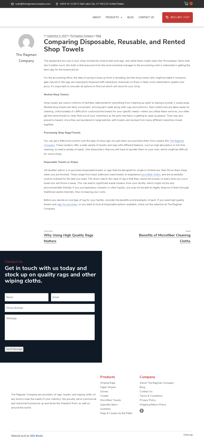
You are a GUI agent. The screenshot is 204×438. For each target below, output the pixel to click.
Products (112, 17)
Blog (130, 17)
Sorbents (105, 409)
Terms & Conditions (151, 396)
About (97, 17)
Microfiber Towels (110, 400)
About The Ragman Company (157, 383)
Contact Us (146, 17)
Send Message (14, 349)
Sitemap (188, 435)
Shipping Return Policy (153, 405)
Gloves (104, 391)
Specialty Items (109, 405)
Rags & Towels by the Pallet (116, 413)
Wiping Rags (107, 383)
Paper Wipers (108, 387)
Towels (104, 396)
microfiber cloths (150, 174)
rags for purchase (67, 204)
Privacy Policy (148, 400)
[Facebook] (142, 411)
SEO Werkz (36, 435)
